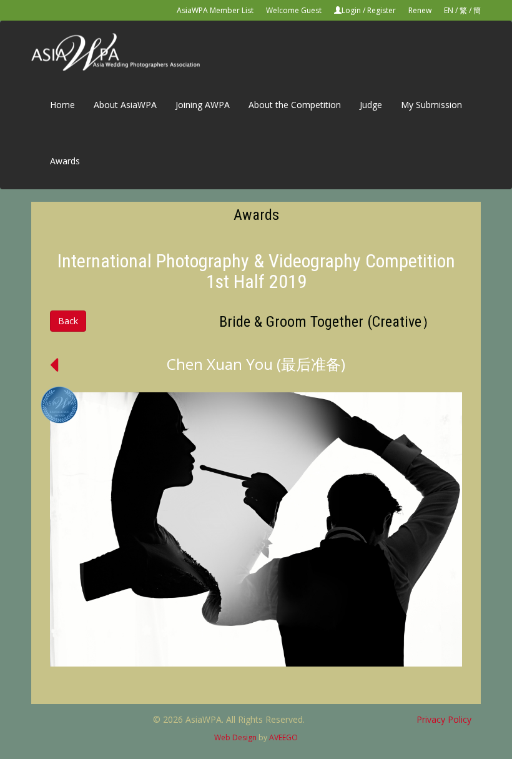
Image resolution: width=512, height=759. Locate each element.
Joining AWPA (202, 105)
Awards (65, 161)
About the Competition (295, 105)
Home (62, 105)
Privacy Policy (443, 719)
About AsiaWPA (125, 105)
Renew (419, 10)
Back (68, 321)
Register (381, 10)
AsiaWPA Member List (215, 10)
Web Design (235, 737)
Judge (371, 105)
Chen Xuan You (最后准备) (256, 364)
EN (448, 10)
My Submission (431, 105)
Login (351, 10)
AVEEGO (283, 737)
